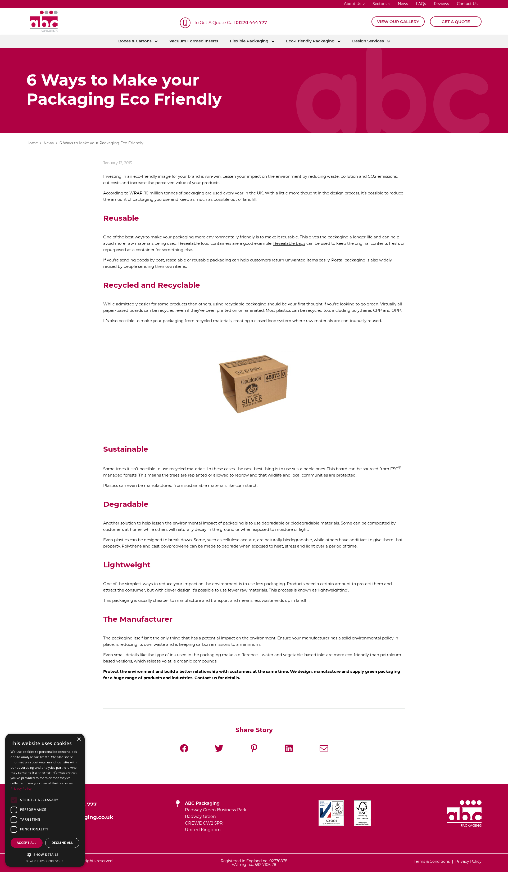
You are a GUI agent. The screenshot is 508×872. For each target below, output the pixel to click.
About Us (352, 4)
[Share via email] (324, 748)
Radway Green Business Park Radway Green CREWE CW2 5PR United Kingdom (216, 816)
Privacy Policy (468, 862)
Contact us (205, 678)
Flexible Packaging (249, 41)
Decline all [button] (62, 842)
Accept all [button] (27, 842)
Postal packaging (348, 260)
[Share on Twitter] (219, 748)
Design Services (368, 41)
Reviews (441, 4)
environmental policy (372, 638)
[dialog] (45, 800)
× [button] (79, 739)
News (403, 4)
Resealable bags (289, 244)
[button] (45, 854)
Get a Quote (456, 22)
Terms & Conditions (432, 862)
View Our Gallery (398, 22)
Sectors (380, 4)
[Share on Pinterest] (254, 748)
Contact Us (467, 4)
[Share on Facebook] (184, 748)
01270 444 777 (251, 23)
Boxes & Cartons (135, 41)
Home (32, 143)
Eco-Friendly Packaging (310, 41)
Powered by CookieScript (45, 861)
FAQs (421, 4)
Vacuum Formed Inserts (193, 41)
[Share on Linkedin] (289, 748)
